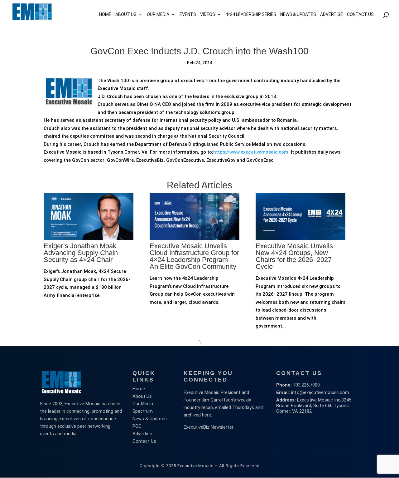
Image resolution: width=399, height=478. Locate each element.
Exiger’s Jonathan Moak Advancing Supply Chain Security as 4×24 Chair (81, 253)
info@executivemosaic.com (320, 392)
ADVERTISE (331, 14)
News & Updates (298, 14)
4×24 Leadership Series (250, 14)
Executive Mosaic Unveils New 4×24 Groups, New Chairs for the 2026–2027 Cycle (294, 256)
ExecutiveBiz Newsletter (208, 427)
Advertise (142, 433)
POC (137, 426)
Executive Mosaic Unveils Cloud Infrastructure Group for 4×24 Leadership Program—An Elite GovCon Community (194, 256)
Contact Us (360, 14)
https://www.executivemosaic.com (250, 152)
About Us (126, 14)
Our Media (158, 14)
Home (105, 14)
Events (188, 14)
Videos (207, 14)
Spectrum (142, 411)
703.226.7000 (306, 385)
